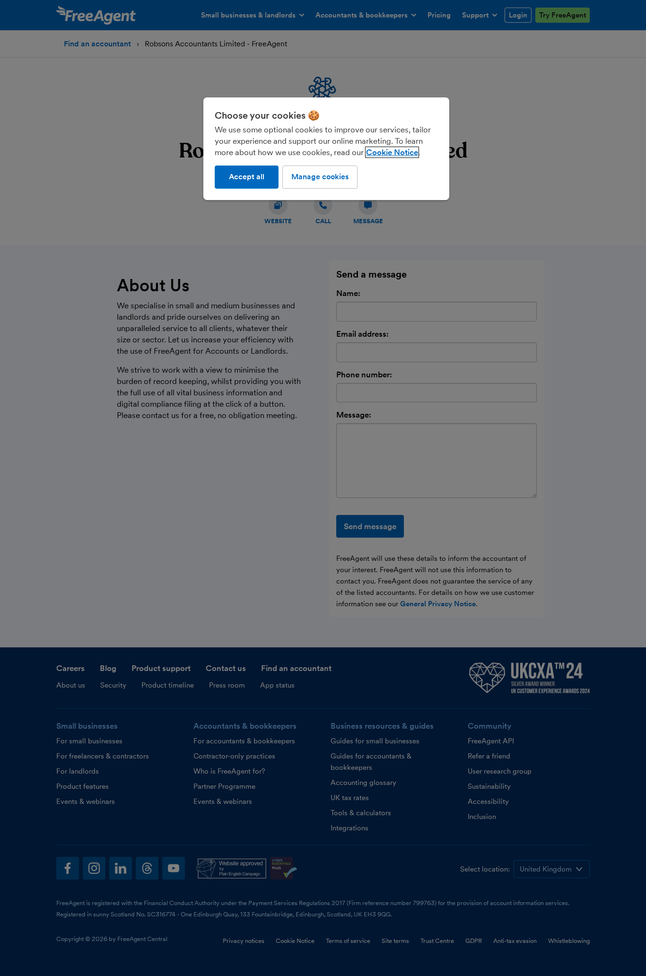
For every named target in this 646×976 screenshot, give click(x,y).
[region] (326, 148)
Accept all (246, 176)
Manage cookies (320, 176)
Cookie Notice (392, 152)
